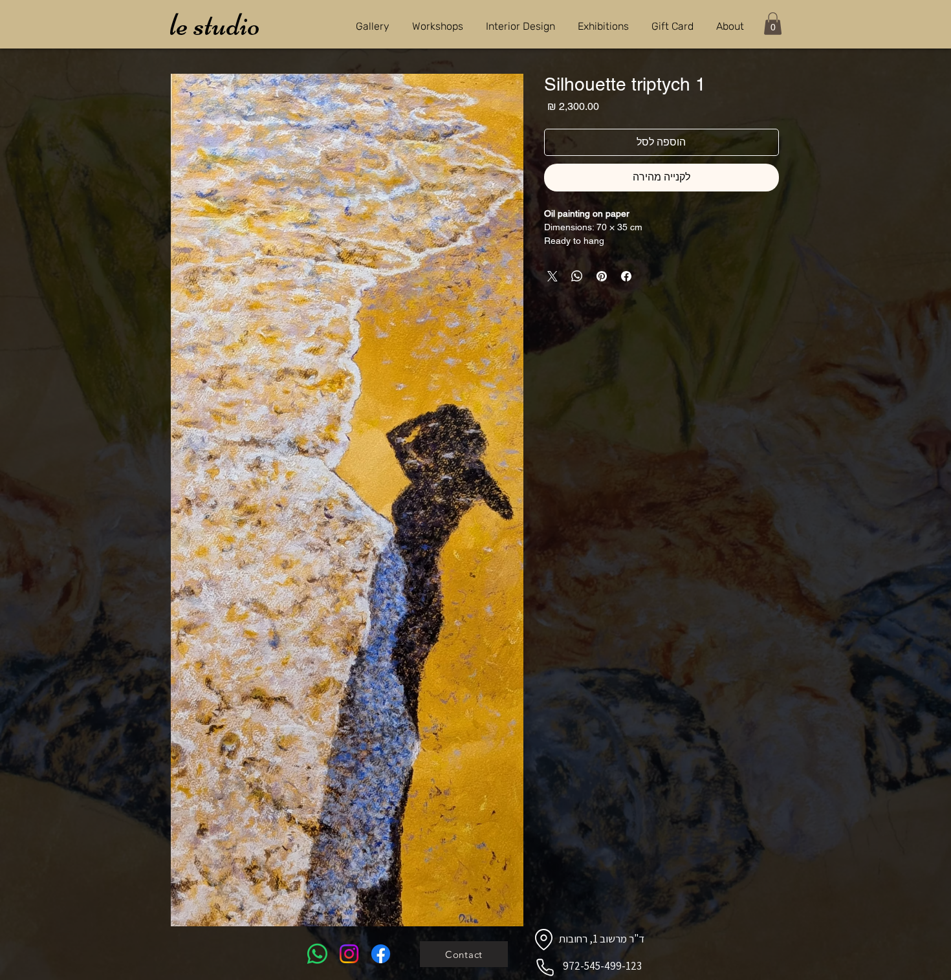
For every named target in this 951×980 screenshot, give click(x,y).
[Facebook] (380, 953)
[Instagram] (349, 953)
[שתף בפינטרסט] (601, 276)
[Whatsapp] (317, 953)
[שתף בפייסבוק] (626, 276)
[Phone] (545, 967)
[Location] (543, 939)
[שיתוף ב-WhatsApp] (577, 276)
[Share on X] (552, 276)
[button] (772, 23)
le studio (214, 24)
